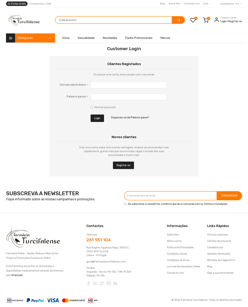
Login (223, 21)
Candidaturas (215, 247)
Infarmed (16, 275)
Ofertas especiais (217, 234)
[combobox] (113, 20)
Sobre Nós (174, 3)
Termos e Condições (215, 204)
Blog (162, 3)
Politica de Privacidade (180, 247)
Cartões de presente (219, 241)
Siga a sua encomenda (220, 272)
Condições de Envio (178, 260)
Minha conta (174, 241)
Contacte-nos (192, 3)
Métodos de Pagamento (221, 260)
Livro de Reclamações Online (183, 266)
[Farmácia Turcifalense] (23, 20)
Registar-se (235, 21)
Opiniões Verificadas (218, 253)
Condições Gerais (177, 253)
